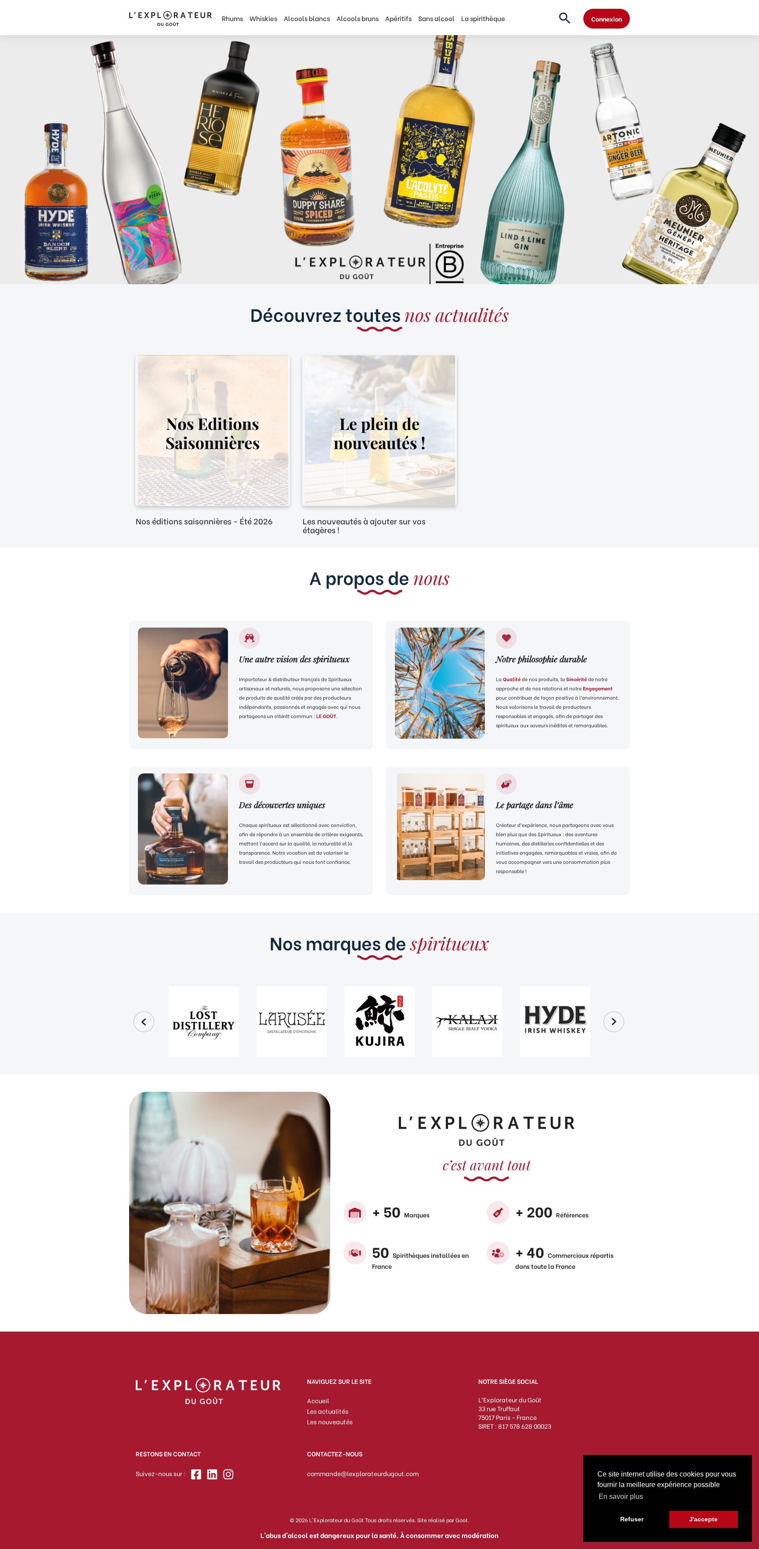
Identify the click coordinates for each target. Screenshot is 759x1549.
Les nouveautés (330, 1421)
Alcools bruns (357, 18)
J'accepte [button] (703, 1519)
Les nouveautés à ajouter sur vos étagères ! (364, 525)
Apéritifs (398, 18)
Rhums (232, 18)
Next (614, 1022)
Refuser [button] (631, 1519)
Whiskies (263, 18)
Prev (144, 1022)
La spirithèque (483, 18)
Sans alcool (436, 18)
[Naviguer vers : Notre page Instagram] (228, 1473)
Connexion (606, 18)
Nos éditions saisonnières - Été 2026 (204, 521)
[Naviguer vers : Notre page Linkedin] (213, 1473)
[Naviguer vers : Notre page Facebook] (196, 1473)
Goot (461, 1520)
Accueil (318, 1400)
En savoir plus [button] (621, 1496)
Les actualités (327, 1410)
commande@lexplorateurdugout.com (363, 1473)
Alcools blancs (307, 18)
